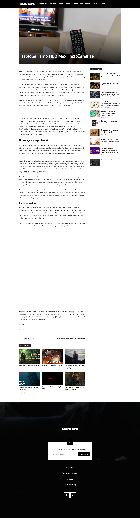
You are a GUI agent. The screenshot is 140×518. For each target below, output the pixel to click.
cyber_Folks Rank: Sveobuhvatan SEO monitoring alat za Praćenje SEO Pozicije (110, 103)
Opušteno (43, 4)
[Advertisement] (52, 112)
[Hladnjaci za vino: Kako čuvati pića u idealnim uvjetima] (95, 85)
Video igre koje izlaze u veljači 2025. (29, 365)
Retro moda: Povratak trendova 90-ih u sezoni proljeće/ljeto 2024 (108, 113)
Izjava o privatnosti (70, 473)
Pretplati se (84, 454)
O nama (70, 479)
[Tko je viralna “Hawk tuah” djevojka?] (95, 123)
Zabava (104, 4)
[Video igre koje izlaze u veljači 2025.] (29, 356)
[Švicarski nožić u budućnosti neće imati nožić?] (95, 132)
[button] (118, 4)
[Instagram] (73, 495)
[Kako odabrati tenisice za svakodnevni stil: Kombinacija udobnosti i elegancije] (95, 94)
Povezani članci (25, 345)
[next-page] (23, 393)
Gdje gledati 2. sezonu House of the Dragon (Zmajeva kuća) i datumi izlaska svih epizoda (75, 367)
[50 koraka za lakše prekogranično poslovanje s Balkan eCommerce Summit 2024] (95, 150)
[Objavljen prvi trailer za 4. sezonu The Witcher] (29, 379)
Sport (67, 4)
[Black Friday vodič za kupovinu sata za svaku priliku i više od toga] (95, 162)
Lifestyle (96, 4)
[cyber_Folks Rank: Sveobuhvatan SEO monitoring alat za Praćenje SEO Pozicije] (95, 104)
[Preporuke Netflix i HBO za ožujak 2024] (52, 378)
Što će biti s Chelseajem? (27, 339)
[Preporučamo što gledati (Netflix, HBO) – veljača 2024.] (75, 379)
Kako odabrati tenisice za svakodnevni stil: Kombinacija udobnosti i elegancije (110, 94)
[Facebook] (67, 495)
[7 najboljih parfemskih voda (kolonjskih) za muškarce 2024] (95, 141)
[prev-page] (20, 393)
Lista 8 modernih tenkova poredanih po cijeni (71, 339)
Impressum (70, 467)
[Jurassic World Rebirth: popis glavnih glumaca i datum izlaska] (95, 76)
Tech (61, 4)
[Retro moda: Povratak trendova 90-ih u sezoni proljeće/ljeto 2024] (95, 113)
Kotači (87, 4)
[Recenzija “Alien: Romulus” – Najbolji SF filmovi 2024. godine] (52, 356)
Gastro (75, 4)
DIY (81, 4)
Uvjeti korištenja (70, 485)
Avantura (53, 4)
